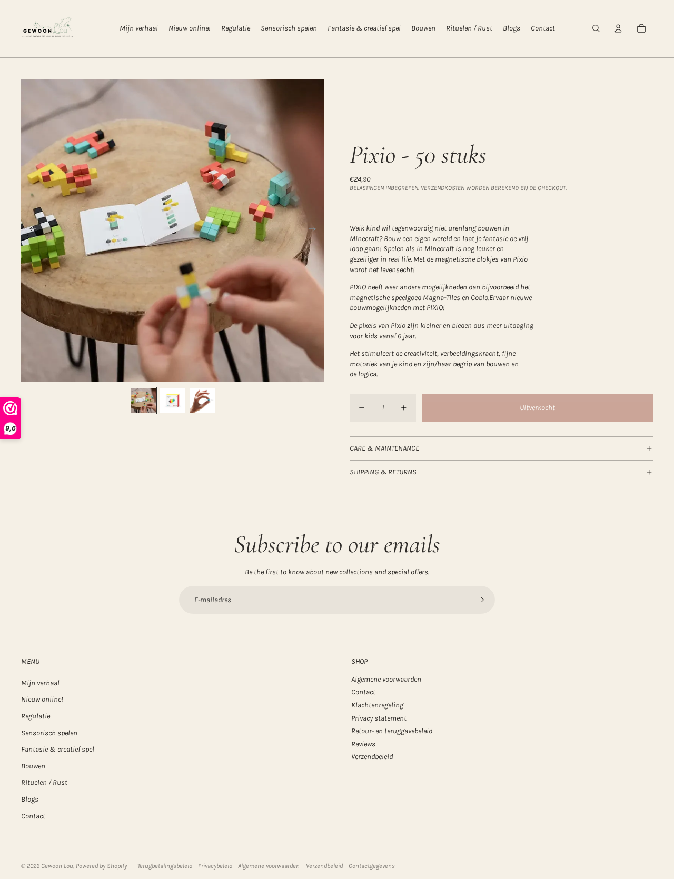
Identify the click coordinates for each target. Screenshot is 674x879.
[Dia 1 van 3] (143, 400)
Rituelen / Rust (44, 782)
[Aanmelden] (480, 600)
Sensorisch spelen (49, 732)
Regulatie (35, 716)
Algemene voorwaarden (386, 679)
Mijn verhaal (40, 682)
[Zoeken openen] (596, 28)
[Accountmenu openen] (618, 28)
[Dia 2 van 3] (172, 400)
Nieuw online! (42, 699)
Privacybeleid (215, 866)
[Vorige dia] (29, 230)
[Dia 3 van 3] (202, 400)
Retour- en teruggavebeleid (391, 730)
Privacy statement (379, 718)
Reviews (363, 744)
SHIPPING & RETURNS (383, 471)
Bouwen (33, 766)
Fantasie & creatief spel (57, 749)
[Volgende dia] (315, 230)
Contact (33, 816)
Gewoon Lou (57, 866)
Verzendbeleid (372, 756)
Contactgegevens (372, 866)
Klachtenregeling (377, 705)
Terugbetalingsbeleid (164, 866)
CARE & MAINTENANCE (384, 448)
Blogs (29, 799)
